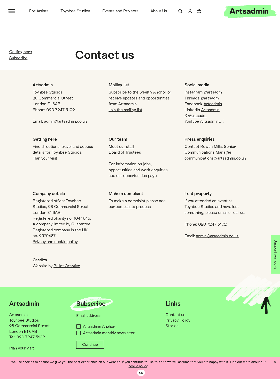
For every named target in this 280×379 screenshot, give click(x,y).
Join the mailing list (125, 109)
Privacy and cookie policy (55, 241)
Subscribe (18, 58)
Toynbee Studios (75, 11)
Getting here (20, 51)
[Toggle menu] (12, 10)
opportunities (135, 175)
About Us (158, 11)
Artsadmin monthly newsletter (109, 333)
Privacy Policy (177, 320)
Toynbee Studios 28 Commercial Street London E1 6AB (29, 325)
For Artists (39, 11)
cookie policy (138, 366)
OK (141, 372)
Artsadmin (213, 104)
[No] (275, 362)
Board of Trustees (125, 152)
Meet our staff (121, 146)
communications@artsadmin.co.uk (215, 158)
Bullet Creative (66, 266)
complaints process (133, 206)
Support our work (276, 254)
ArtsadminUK (212, 121)
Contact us (175, 314)
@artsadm (213, 92)
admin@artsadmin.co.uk (65, 121)
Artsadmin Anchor (99, 326)
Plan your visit (45, 158)
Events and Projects (120, 11)
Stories (172, 325)
